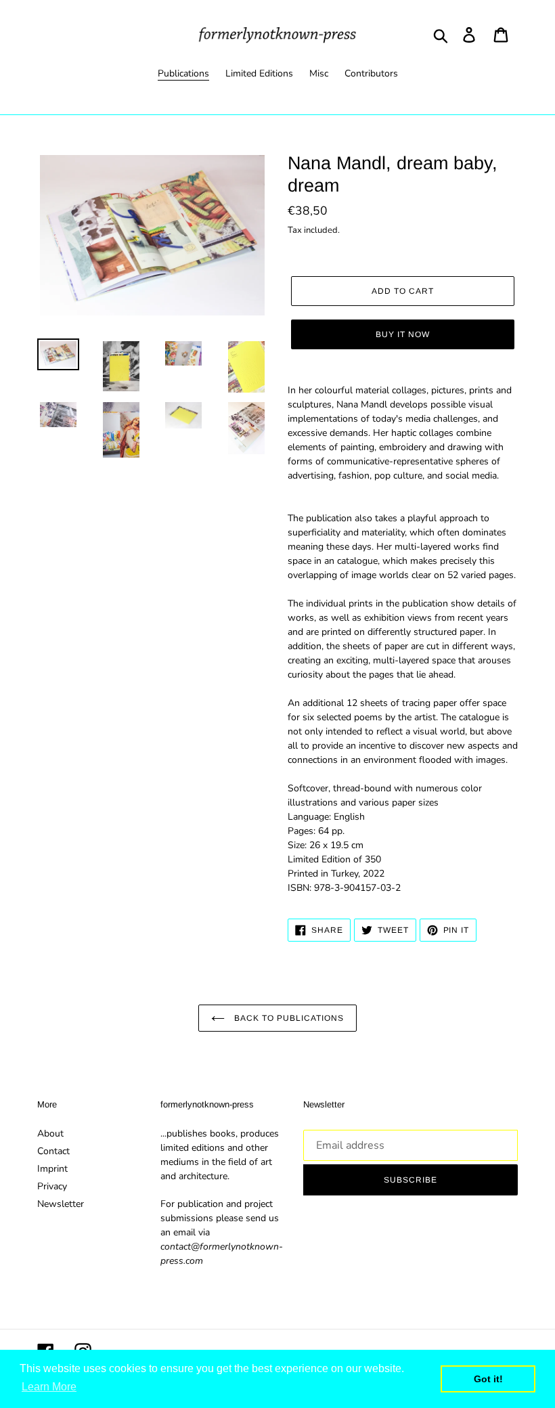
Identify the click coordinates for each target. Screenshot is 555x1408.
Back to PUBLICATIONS (287, 1018)
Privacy (52, 1186)
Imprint (52, 1168)
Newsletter (60, 1203)
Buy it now (403, 334)
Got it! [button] (488, 1378)
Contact (53, 1151)
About (50, 1133)
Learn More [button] (49, 1386)
